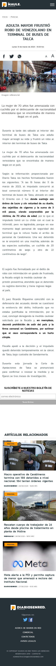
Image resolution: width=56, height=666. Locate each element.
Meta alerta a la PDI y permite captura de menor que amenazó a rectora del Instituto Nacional (29, 578)
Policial (14, 17)
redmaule (9, 536)
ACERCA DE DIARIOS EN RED (28, 628)
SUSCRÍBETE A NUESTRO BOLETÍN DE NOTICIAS (28, 389)
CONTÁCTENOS (28, 636)
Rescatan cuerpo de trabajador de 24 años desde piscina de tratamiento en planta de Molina (28, 528)
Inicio (5, 17)
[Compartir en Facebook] (4, 57)
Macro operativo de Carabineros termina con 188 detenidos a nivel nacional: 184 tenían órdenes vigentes (28, 477)
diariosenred (10, 486)
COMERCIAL (28, 632)
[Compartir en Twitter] (11, 57)
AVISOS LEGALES (28, 641)
